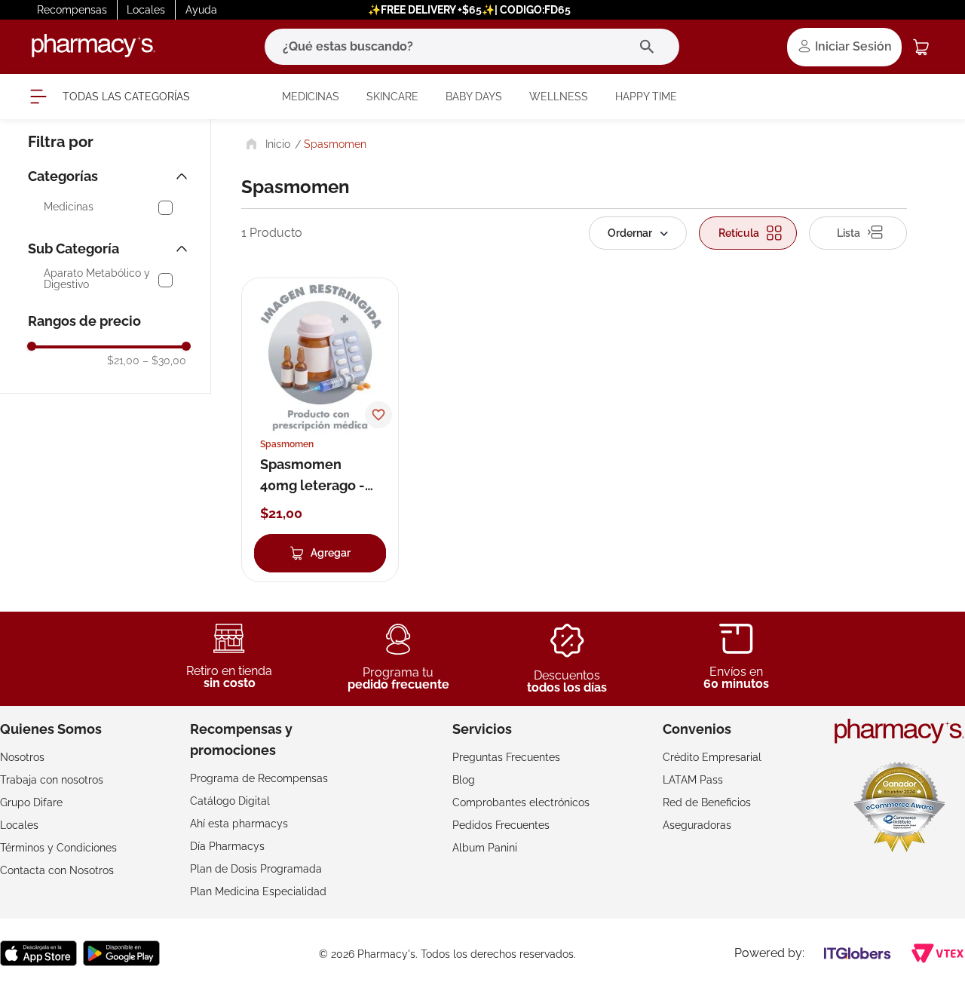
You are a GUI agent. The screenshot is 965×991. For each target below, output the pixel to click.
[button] (109, 176)
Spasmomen (335, 144)
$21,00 (123, 360)
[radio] (748, 233)
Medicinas (68, 207)
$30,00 (164, 360)
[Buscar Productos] (650, 47)
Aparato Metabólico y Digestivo (97, 279)
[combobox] (472, 47)
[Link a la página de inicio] (266, 144)
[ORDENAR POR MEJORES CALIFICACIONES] (638, 233)
